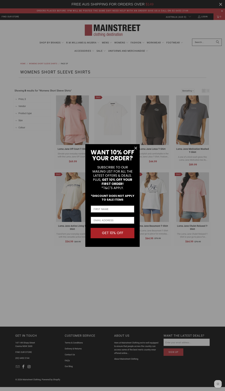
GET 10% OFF (112, 232)
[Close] (136, 148)
